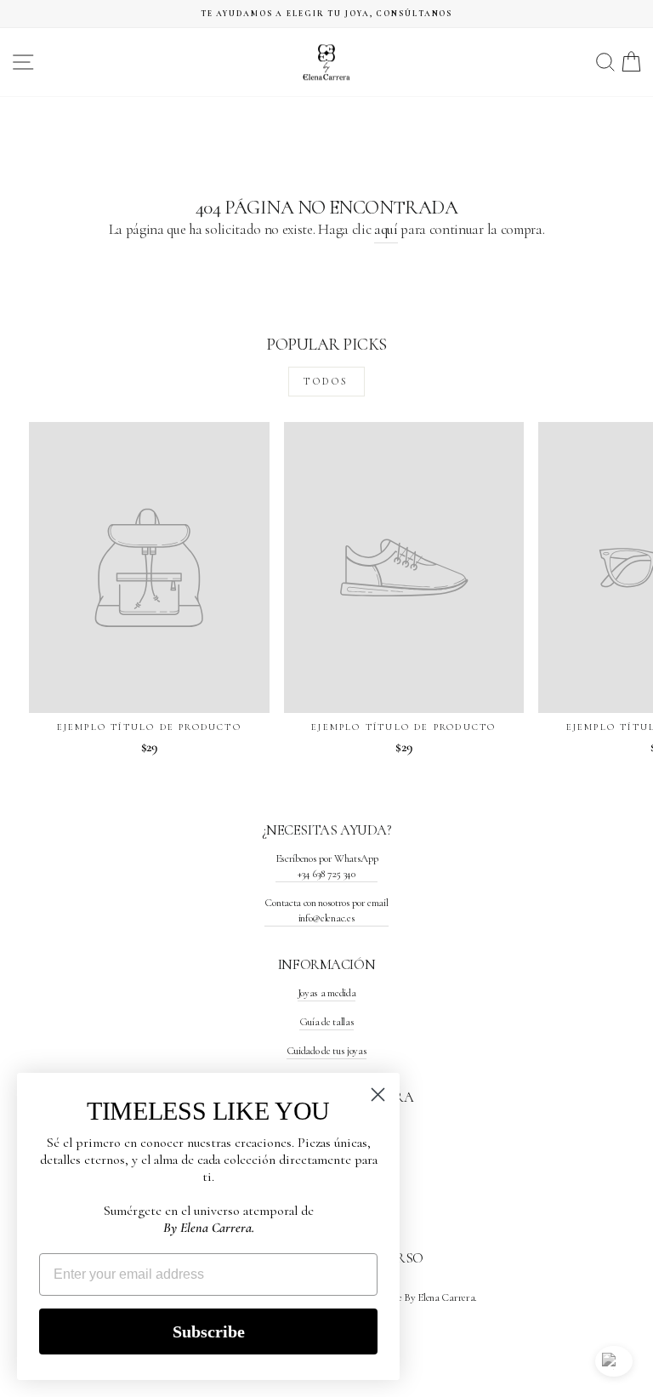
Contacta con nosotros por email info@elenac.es (326, 910)
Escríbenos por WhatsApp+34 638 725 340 (326, 866)
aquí (386, 229)
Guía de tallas (327, 1022)
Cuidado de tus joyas (327, 1051)
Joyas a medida (327, 993)
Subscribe (209, 1331)
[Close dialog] (378, 1094)
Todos (326, 381)
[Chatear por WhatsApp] (614, 1361)
